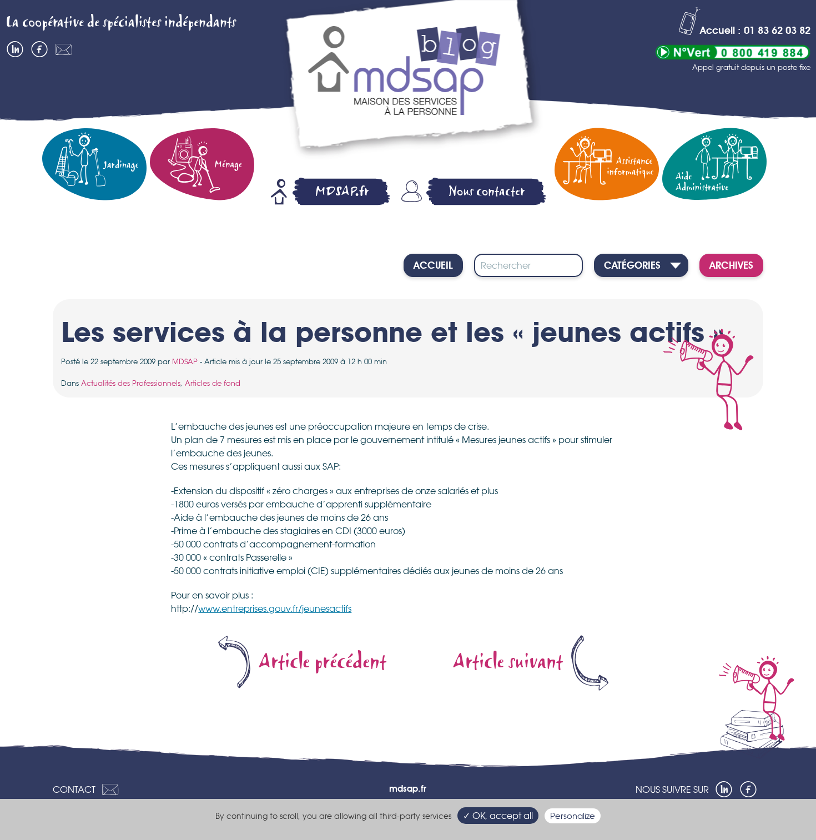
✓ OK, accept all (498, 815)
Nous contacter (487, 191)
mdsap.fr (407, 789)
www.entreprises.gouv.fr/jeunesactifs (274, 608)
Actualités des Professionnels (130, 383)
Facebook (39, 49)
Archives (731, 266)
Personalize (572, 816)
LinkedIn (15, 49)
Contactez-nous (63, 49)
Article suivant (508, 662)
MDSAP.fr (342, 191)
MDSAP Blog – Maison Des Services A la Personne (410, 81)
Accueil (433, 266)
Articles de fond (212, 383)
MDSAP (185, 361)
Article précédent (322, 662)
